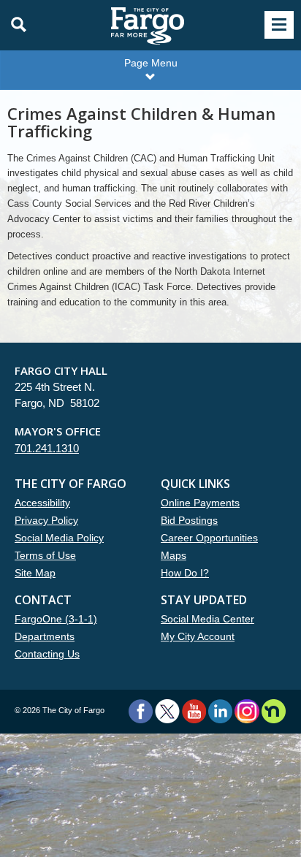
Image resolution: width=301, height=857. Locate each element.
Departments (45, 636)
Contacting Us (47, 654)
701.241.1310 (47, 448)
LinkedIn (220, 711)
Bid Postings (189, 520)
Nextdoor (274, 711)
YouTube (194, 711)
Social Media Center (207, 619)
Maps (173, 555)
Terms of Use (45, 555)
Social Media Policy (59, 538)
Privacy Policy (46, 520)
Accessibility (42, 503)
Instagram (247, 711)
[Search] (14, 25)
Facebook (141, 711)
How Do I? (185, 573)
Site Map (35, 573)
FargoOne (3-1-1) (56, 619)
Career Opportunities (209, 538)
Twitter (167, 711)
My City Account (198, 636)
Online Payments (200, 503)
